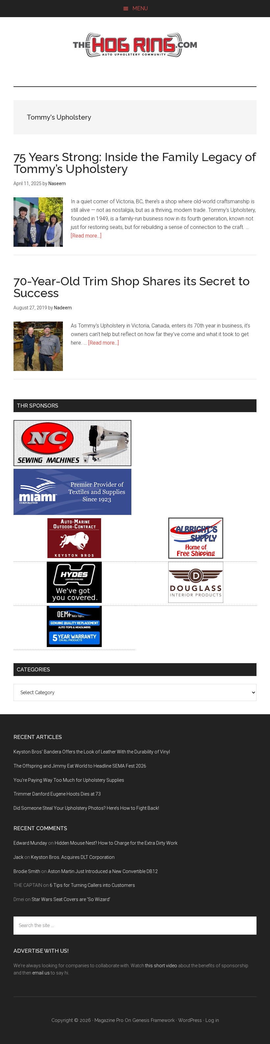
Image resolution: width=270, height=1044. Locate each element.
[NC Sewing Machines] (72, 464)
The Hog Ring (135, 45)
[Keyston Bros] (74, 557)
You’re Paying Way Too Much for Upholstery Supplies (69, 780)
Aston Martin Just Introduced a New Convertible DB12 (103, 871)
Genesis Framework (153, 1020)
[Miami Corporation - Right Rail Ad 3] (72, 513)
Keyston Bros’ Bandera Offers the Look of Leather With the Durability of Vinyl (92, 751)
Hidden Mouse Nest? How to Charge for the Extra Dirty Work (116, 843)
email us (41, 972)
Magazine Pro (108, 1020)
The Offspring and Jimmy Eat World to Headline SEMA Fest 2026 (80, 766)
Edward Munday (30, 843)
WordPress (190, 1020)
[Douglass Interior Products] (195, 601)
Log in (212, 1020)
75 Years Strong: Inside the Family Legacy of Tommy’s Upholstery (135, 163)
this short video (161, 965)
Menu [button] (140, 8)
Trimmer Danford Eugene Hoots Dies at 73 (57, 794)
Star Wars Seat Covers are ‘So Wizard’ (71, 899)
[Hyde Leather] (74, 601)
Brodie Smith (27, 871)
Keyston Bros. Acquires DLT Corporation (73, 857)
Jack (18, 857)
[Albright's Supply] (195, 557)
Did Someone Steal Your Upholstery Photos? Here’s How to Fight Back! (86, 808)
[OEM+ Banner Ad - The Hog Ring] (74, 645)
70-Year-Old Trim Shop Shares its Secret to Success (132, 287)
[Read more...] (86, 236)
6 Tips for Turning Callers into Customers (92, 885)
